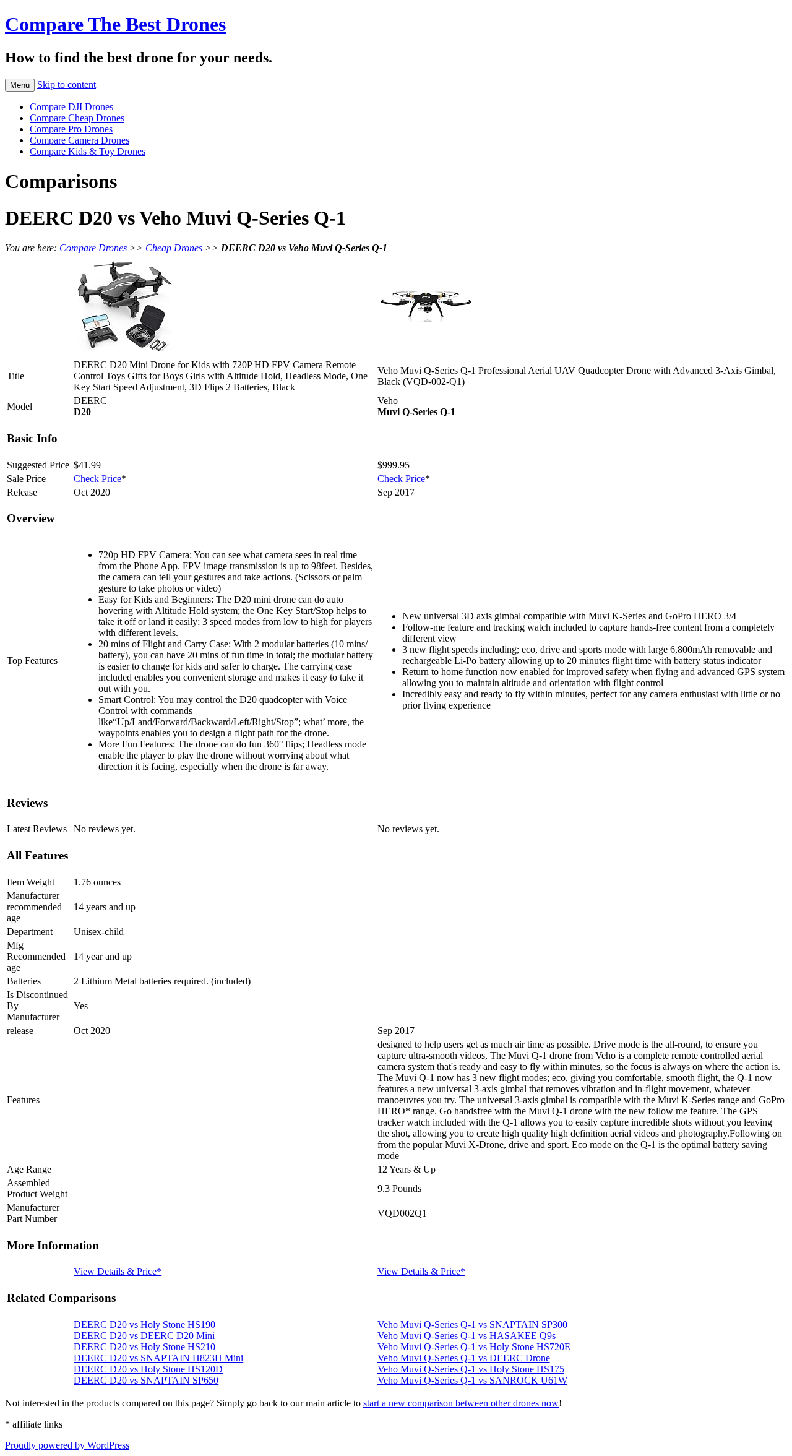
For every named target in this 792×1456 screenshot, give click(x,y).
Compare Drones (93, 248)
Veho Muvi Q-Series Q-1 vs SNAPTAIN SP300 (472, 1324)
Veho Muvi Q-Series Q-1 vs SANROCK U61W (472, 1380)
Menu (20, 85)
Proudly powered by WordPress (67, 1445)
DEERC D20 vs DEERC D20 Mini (144, 1335)
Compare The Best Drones (115, 24)
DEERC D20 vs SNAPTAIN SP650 (146, 1380)
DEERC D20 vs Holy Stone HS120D (148, 1369)
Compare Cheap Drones (77, 118)
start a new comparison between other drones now (461, 1403)
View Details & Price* (117, 1271)
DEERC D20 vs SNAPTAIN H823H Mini (158, 1358)
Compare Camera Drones (79, 140)
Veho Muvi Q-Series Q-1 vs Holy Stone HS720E (473, 1347)
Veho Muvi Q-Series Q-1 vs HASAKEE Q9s (466, 1335)
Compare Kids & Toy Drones (87, 151)
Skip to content (66, 84)
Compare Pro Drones (71, 129)
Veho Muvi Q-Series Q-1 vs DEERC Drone (463, 1358)
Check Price (97, 478)
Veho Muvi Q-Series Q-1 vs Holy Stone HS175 (470, 1369)
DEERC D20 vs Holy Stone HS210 (144, 1347)
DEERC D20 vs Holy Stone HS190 (144, 1324)
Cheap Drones (173, 248)
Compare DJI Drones (71, 106)
